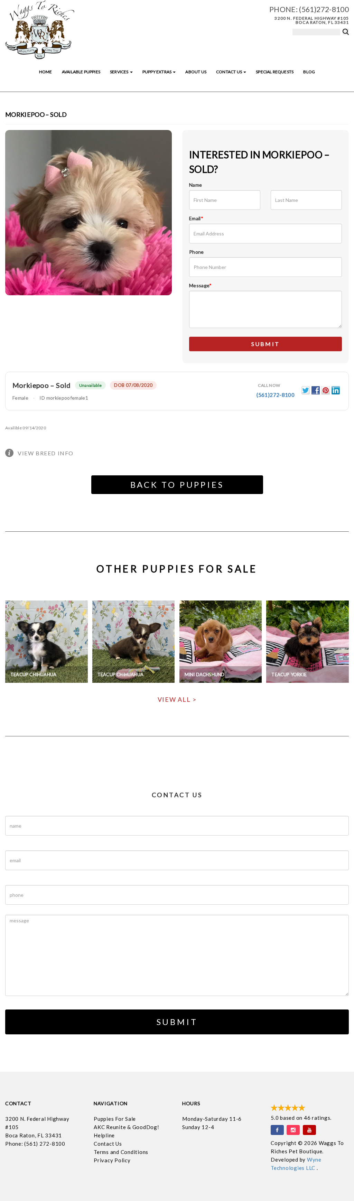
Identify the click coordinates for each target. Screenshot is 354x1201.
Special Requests (275, 71)
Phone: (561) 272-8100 (35, 1144)
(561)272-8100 (324, 9)
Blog (309, 71)
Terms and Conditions (121, 1152)
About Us (195, 71)
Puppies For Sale (115, 1119)
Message (200, 285)
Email (196, 218)
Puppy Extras (157, 71)
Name (195, 185)
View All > (177, 699)
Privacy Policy (112, 1160)
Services (119, 71)
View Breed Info (46, 453)
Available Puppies (81, 71)
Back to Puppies (177, 485)
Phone (196, 252)
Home (45, 71)
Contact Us (229, 71)
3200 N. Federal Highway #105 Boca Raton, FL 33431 (311, 20)
